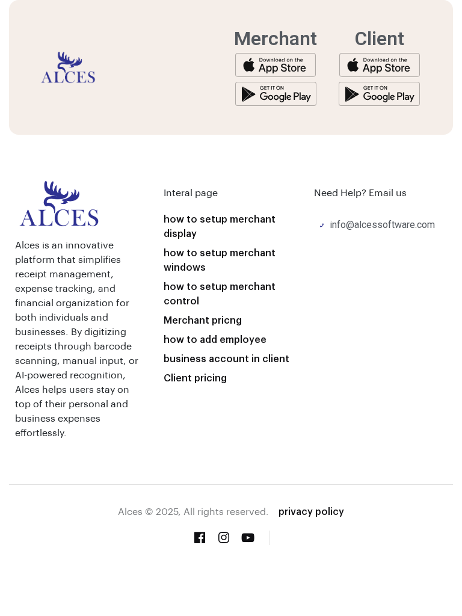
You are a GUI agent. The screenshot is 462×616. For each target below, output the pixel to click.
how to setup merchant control (220, 293)
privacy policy (311, 511)
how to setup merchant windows (220, 260)
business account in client (226, 358)
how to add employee (215, 339)
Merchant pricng (203, 319)
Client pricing (195, 377)
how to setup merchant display (220, 226)
